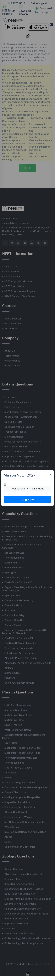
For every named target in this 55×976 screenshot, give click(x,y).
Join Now (27, 500)
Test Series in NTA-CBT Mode (27, 488)
